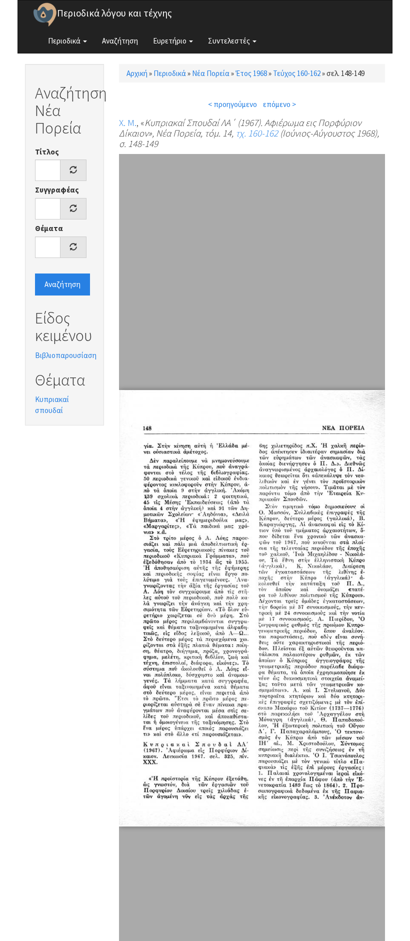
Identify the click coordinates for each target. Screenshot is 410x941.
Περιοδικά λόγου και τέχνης (114, 13)
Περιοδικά (65, 41)
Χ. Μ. (127, 122)
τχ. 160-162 (257, 133)
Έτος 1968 (251, 73)
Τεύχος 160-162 (296, 73)
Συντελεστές (230, 41)
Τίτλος (47, 151)
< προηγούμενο (232, 104)
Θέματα (49, 228)
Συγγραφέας (57, 189)
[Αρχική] (45, 14)
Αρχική (137, 73)
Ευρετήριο (170, 41)
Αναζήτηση (120, 41)
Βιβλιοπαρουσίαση (65, 355)
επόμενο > (279, 104)
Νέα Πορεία (211, 73)
